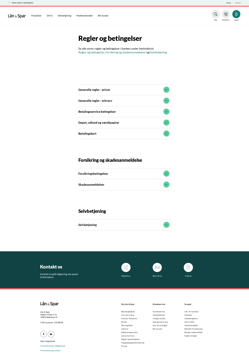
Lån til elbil (189, 322)
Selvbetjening (158, 52)
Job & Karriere (127, 335)
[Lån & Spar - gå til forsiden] (17, 15)
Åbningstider (127, 325)
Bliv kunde (157, 329)
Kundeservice (159, 311)
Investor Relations (129, 318)
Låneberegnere (191, 318)
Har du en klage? (160, 325)
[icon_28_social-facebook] (43, 334)
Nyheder (188, 315)
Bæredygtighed (128, 311)
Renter (124, 322)
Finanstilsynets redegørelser (53, 346)
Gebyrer (125, 329)
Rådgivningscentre (129, 332)
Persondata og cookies (50, 350)
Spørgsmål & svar (160, 322)
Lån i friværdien (191, 311)
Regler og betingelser (91, 52)
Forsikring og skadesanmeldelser (125, 52)
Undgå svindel (159, 318)
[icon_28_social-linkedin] (51, 334)
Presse (124, 346)
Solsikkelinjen (159, 315)
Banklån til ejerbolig (193, 329)
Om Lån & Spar (127, 315)
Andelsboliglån (191, 325)
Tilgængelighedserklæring (132, 342)
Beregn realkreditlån (193, 332)
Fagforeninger (190, 335)
